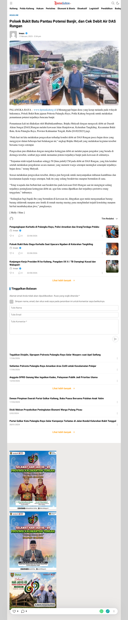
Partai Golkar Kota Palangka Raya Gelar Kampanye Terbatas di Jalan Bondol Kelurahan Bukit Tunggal (63, 421)
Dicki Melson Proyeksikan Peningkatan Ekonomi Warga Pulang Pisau (46, 409)
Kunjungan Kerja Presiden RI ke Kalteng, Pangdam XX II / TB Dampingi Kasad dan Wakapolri (53, 263)
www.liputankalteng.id (45, 109)
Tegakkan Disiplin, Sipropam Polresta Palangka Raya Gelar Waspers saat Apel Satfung (55, 354)
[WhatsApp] (101, 611)
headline (14, 15)
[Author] (13, 34)
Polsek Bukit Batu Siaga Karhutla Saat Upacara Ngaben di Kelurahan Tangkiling (51, 244)
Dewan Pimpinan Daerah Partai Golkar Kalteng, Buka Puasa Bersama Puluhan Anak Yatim (57, 398)
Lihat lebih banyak (61, 280)
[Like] (14, 611)
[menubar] (11, 3)
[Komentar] (23, 611)
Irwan (21, 33)
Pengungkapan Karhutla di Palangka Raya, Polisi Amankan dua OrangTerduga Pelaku (54, 226)
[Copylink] (108, 611)
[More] (102, 236)
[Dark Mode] (117, 3)
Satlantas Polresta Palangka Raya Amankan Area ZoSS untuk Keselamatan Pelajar (53, 366)
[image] (112, 231)
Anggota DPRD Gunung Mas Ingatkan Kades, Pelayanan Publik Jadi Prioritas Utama (54, 377)
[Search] (113, 3)
